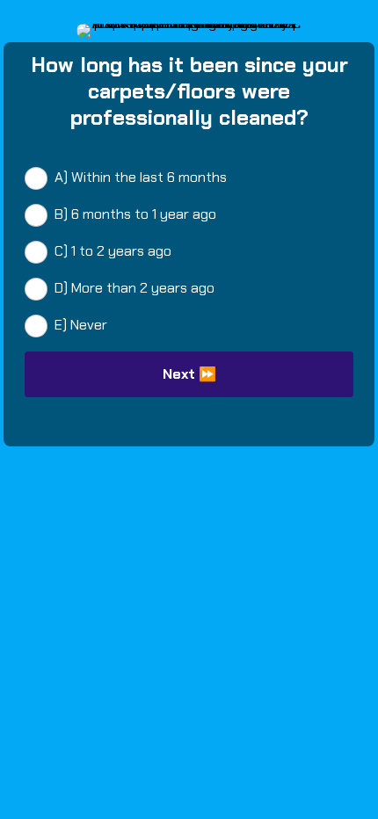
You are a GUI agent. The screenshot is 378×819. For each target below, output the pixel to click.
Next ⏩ (189, 374)
